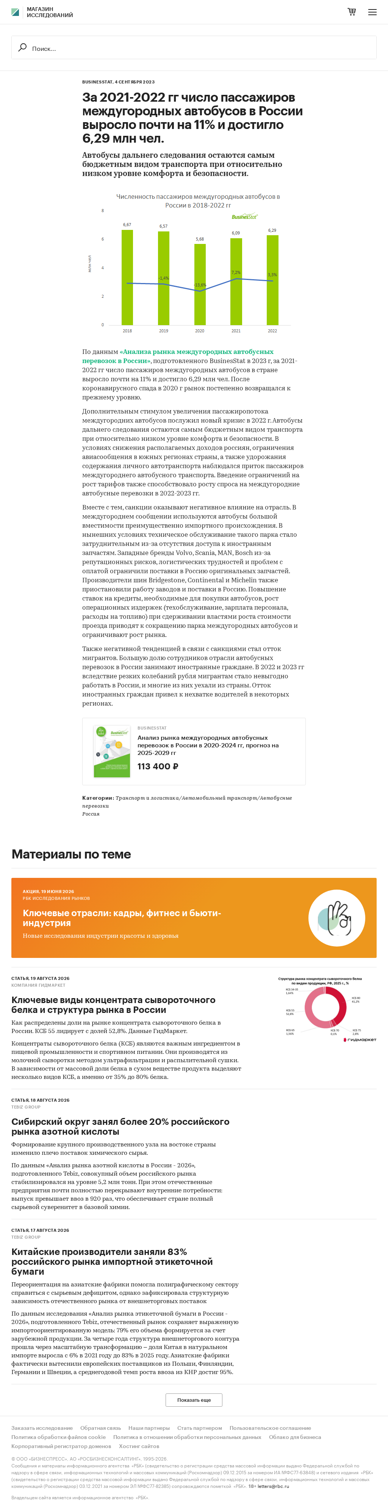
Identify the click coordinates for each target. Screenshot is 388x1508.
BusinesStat (152, 728)
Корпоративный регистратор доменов (61, 1446)
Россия (91, 814)
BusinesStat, (98, 82)
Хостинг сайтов (139, 1446)
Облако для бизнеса (295, 1437)
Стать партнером (199, 1428)
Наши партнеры (149, 1428)
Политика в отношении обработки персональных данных (187, 1437)
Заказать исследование (42, 1428)
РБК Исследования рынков (56, 898)
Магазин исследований (50, 12)
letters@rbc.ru (273, 1485)
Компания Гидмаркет (38, 985)
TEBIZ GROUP (26, 1107)
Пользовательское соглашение (270, 1428)
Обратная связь (100, 1428)
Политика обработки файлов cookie (58, 1437)
